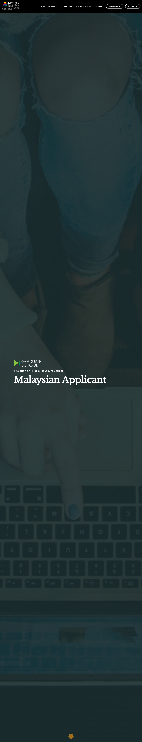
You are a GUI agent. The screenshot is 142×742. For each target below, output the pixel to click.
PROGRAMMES (65, 6)
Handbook (132, 6)
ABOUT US (52, 6)
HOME (43, 6)
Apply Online (114, 6)
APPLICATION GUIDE (84, 6)
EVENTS (98, 6)
